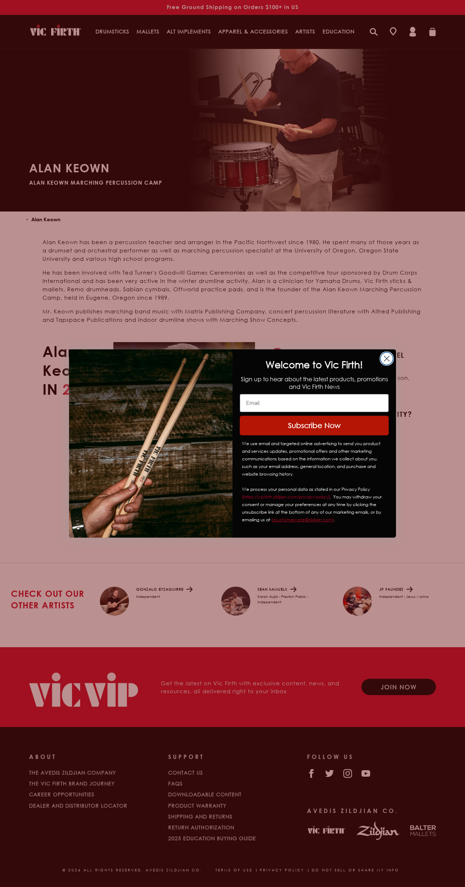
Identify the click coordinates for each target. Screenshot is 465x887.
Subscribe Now (314, 425)
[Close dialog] (386, 358)
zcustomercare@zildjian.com (302, 520)
